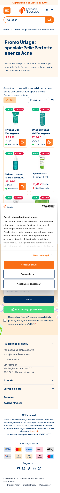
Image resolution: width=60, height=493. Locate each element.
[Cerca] (49, 19)
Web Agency (45, 485)
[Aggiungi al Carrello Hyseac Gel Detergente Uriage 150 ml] (22, 142)
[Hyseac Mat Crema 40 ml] (42, 162)
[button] (28, 344)
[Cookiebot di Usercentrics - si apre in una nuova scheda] (41, 207)
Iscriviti (29, 299)
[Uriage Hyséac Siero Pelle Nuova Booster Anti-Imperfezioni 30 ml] (15, 162)
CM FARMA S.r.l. (10, 478)
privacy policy (15, 320)
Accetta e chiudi (29, 264)
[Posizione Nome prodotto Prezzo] (38, 100)
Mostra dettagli (41, 255)
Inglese (18, 402)
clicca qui (33, 431)
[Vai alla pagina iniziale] (29, 10)
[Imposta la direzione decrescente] (52, 100)
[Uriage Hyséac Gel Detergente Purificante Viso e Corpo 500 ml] (42, 118)
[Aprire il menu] (6, 10)
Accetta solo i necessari (29, 283)
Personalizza (27, 274)
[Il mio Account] (47, 10)
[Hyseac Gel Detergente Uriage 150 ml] (15, 118)
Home (6, 29)
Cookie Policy (29, 485)
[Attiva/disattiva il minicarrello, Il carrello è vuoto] (52, 10)
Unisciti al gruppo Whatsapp (30, 309)
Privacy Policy (13, 485)
